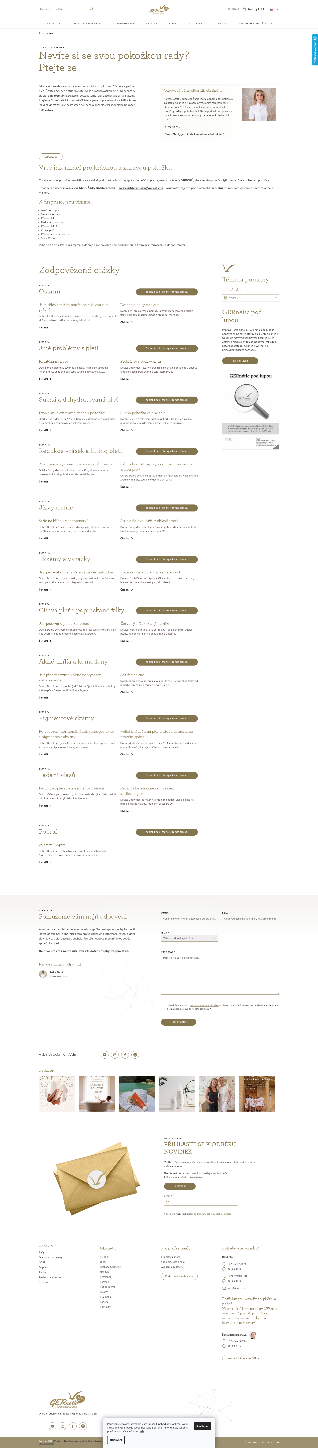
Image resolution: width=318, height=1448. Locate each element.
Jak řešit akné (132, 675)
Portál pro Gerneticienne (179, 1276)
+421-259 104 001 (237, 1276)
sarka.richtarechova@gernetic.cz (141, 188)
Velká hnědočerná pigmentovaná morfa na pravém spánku (156, 734)
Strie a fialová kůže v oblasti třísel (149, 521)
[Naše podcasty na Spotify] (135, 1055)
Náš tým (105, 1272)
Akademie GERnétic (172, 1267)
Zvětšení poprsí (52, 845)
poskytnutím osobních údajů (204, 1005)
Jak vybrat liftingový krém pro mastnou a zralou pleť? (156, 467)
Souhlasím (202, 1426)
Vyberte (233, 298)
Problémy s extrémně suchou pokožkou (73, 413)
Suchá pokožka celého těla (142, 413)
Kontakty (105, 1307)
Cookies (43, 1282)
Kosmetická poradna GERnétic (245, 1358)
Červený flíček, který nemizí (144, 624)
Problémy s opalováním (140, 361)
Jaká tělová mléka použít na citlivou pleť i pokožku (75, 307)
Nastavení (116, 1440)
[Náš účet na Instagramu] (115, 1055)
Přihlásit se (180, 1186)
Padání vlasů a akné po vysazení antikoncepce (148, 791)
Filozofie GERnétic (110, 1267)
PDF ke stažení (240, 361)
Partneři (104, 1282)
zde (142, 1431)
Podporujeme (107, 1287)
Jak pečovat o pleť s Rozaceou (64, 624)
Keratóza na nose (53, 361)
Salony (104, 1292)
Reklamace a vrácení (50, 1277)
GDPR (42, 1262)
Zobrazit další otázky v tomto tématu (167, 292)
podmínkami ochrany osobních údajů (212, 1214)
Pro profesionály (170, 1257)
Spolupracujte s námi (173, 1262)
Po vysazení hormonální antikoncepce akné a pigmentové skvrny (76, 734)
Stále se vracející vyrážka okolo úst (150, 572)
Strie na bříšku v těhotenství (63, 521)
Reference (105, 1277)
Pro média (106, 1297)
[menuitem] (53, 23)
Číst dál (43, 328)
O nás (103, 1262)
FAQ (41, 1252)
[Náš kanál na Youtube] (105, 1055)
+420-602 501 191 (237, 1264)
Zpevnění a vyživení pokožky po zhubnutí (75, 464)
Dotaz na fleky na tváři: (140, 305)
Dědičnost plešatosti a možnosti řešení (71, 788)
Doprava (44, 1267)
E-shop (104, 1257)
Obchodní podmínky (50, 1257)
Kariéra (104, 1302)
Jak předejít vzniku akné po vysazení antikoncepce (71, 677)
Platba (42, 1272)
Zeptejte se (50, 157)
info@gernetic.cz (237, 1288)
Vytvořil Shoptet (252, 1442)
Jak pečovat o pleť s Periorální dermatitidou (76, 572)
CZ (274, 9)
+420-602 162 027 (237, 1341)
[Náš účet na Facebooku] (125, 1055)
